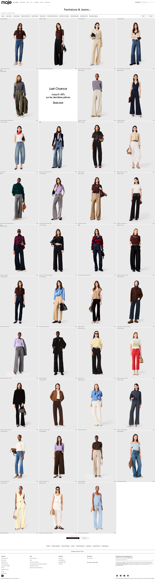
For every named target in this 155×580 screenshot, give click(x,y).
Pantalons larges (74, 16)
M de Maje (3, 560)
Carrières (60, 563)
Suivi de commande (34, 562)
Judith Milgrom (61, 560)
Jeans (3, 16)
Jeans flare (8, 16)
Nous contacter (33, 558)
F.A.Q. (31, 560)
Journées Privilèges (5, 565)
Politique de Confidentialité (123, 563)
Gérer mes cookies (142, 578)
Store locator (90, 558)
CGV (116, 578)
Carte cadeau (4, 558)
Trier (143, 16)
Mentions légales (150, 578)
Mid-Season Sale (5, 569)
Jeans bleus (42, 16)
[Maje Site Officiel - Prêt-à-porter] (6, 2)
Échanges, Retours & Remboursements (38, 563)
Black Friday (4, 573)
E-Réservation (4, 562)
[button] (16, 2)
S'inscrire (153, 559)
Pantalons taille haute (52, 16)
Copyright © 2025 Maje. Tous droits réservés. (10, 578)
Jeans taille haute (25, 16)
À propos (60, 558)
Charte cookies (134, 578)
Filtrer (151, 16)
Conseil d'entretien (34, 565)
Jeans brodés (35, 16)
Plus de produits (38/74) (73, 538)
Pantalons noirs (83, 16)
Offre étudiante (4, 563)
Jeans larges (16, 16)
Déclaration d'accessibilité (36, 567)
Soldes (2, 567)
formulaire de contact (119, 565)
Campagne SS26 (62, 562)
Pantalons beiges (93, 16)
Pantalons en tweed (64, 16)
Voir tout (84, 538)
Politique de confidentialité (124, 578)
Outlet (2, 571)
